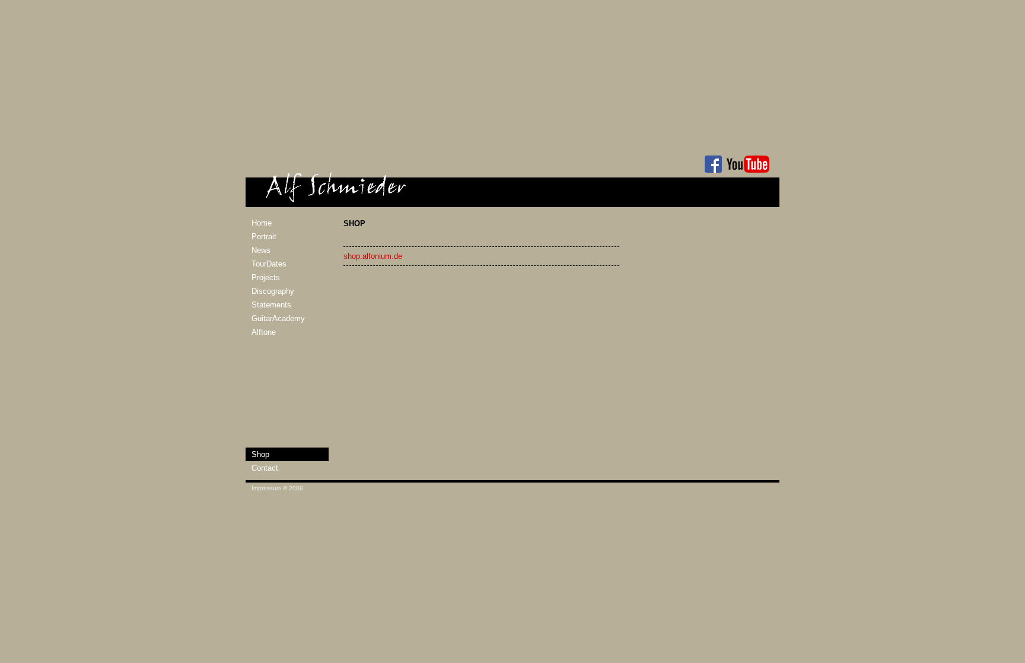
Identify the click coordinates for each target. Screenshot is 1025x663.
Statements (271, 304)
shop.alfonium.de (372, 256)
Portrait (264, 236)
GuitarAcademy (278, 318)
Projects (266, 277)
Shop (260, 454)
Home (262, 222)
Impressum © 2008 (277, 488)
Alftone (264, 332)
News (261, 250)
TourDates (269, 263)
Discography (273, 291)
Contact (265, 468)
